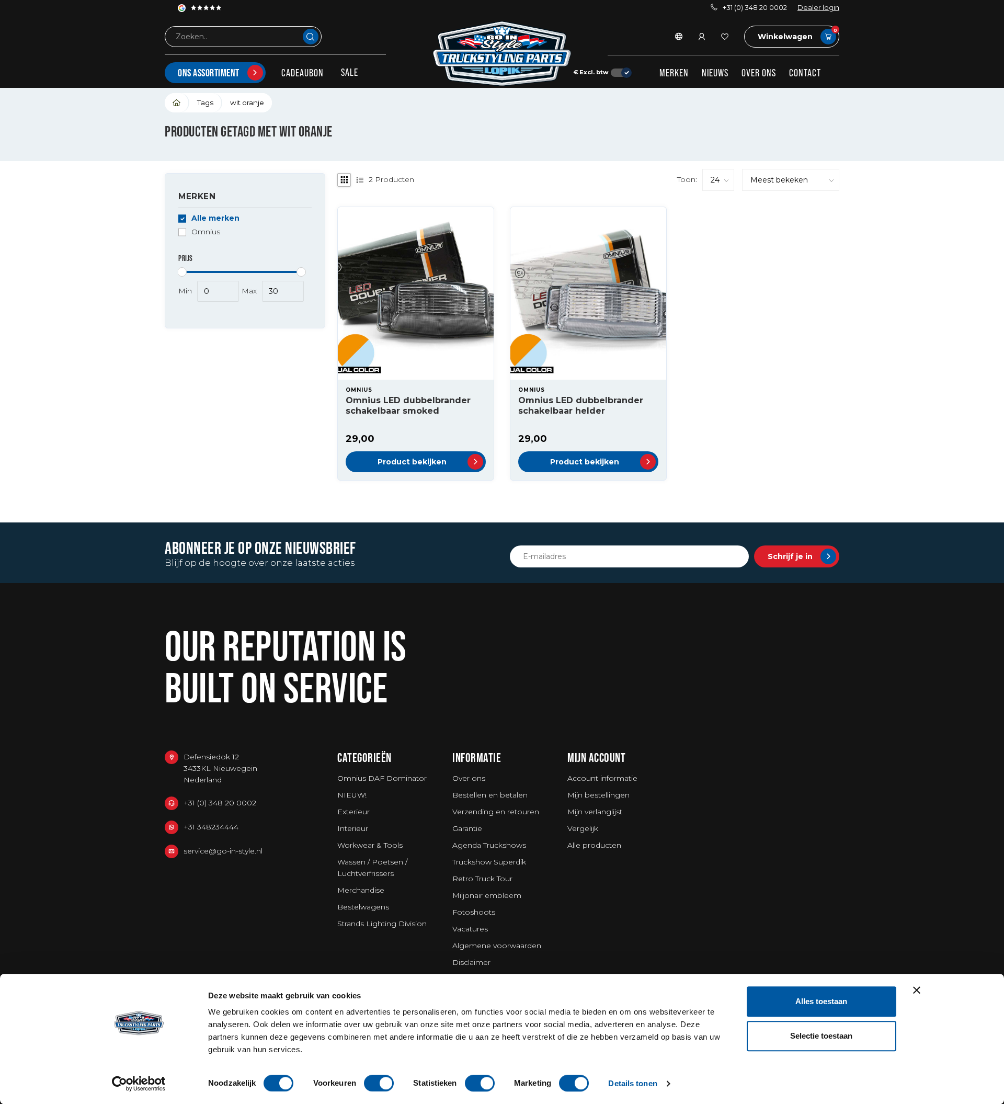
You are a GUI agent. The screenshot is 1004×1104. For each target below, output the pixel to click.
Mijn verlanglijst (594, 811)
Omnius (205, 232)
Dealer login (818, 8)
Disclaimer (471, 962)
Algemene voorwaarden (496, 945)
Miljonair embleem (486, 895)
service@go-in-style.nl (223, 851)
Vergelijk (582, 828)
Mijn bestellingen (598, 795)
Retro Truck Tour (482, 878)
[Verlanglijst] (724, 36)
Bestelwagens (363, 907)
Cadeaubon (302, 72)
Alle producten (594, 845)
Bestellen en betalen (490, 795)
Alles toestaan (821, 1001)
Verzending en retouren (495, 811)
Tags (205, 102)
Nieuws (715, 72)
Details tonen (632, 1083)
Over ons (758, 72)
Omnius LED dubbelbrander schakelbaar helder (580, 405)
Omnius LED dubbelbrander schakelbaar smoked (408, 405)
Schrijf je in (790, 556)
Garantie (467, 828)
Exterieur (353, 811)
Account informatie (602, 778)
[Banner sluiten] (916, 990)
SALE (349, 72)
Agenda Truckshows (489, 845)
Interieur (352, 828)
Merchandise (360, 890)
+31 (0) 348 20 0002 (755, 8)
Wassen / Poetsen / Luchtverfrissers (372, 867)
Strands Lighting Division (382, 923)
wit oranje (247, 102)
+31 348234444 (211, 827)
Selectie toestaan (821, 1035)
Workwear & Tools (370, 845)
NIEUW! (352, 795)
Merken (674, 72)
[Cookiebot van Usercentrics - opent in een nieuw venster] (139, 1083)
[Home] (177, 102)
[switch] (379, 1083)
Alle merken (215, 218)
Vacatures (470, 929)
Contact (805, 72)
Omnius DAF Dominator (382, 778)
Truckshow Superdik (489, 862)
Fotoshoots (473, 912)
